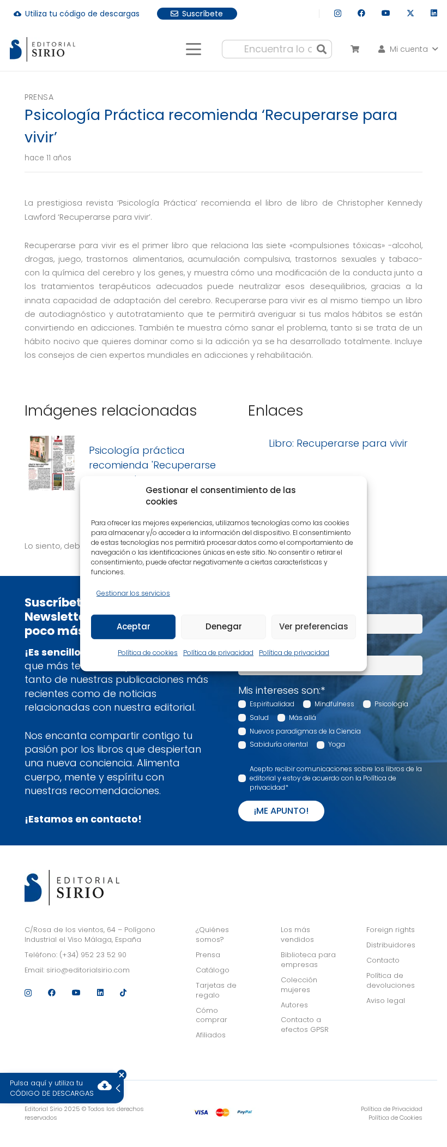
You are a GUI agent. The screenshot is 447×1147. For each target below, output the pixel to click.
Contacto (383, 960)
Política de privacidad (218, 652)
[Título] (52, 465)
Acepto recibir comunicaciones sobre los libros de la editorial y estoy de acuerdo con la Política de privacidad (336, 778)
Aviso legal (385, 1000)
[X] (410, 13)
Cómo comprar (211, 1015)
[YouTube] (386, 13)
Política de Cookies (395, 1117)
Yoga (336, 744)
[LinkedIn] (434, 13)
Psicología (391, 703)
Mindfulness (334, 703)
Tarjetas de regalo (216, 990)
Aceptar (133, 626)
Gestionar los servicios (133, 592)
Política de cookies (148, 652)
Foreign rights (390, 929)
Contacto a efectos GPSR (305, 1024)
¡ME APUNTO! (281, 810)
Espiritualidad (272, 703)
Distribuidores (390, 945)
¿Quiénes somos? (212, 934)
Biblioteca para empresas (308, 959)
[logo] (42, 49)
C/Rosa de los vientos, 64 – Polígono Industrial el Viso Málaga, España (90, 934)
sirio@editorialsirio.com (88, 970)
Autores (294, 1005)
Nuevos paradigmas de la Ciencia (305, 731)
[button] (193, 49)
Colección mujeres (299, 984)
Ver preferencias (313, 626)
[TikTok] (123, 992)
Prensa (39, 97)
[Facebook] (361, 13)
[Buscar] (321, 49)
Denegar (224, 626)
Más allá (302, 717)
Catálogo (212, 970)
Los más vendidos (297, 934)
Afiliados (211, 1035)
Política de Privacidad (391, 1108)
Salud (259, 717)
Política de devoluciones (390, 980)
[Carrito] (354, 49)
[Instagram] (337, 13)
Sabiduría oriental (279, 744)
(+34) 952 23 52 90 (92, 954)
